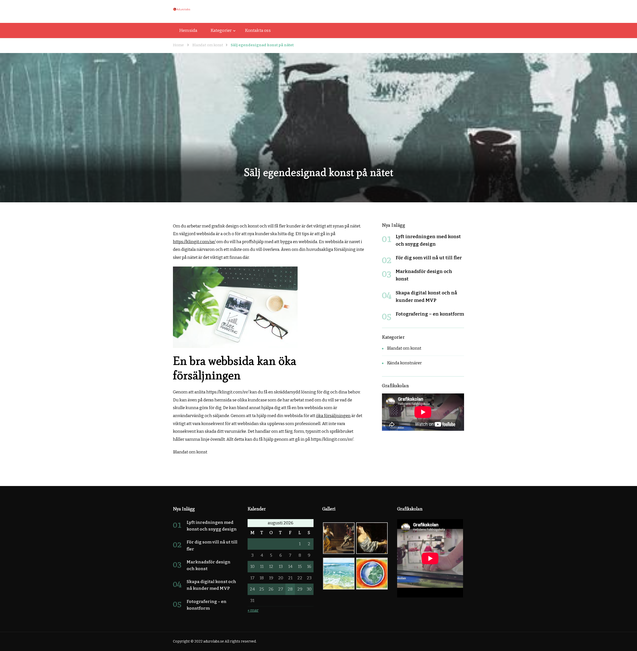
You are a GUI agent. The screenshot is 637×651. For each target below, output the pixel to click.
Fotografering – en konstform (430, 314)
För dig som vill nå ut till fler (429, 258)
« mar (253, 610)
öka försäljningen (333, 415)
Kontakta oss (257, 30)
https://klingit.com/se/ (194, 241)
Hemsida (188, 30)
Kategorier (221, 30)
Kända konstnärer (404, 363)
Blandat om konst (404, 348)
